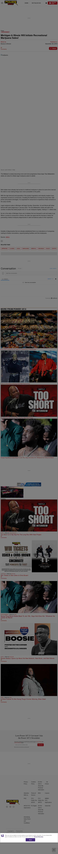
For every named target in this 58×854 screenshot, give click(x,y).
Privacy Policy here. (38, 836)
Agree (30, 839)
